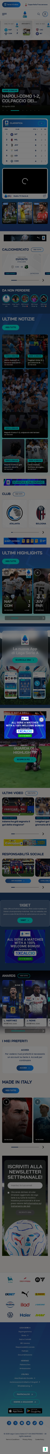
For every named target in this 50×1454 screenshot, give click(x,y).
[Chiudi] (41, 720)
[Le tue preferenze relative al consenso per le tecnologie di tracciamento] (45, 1449)
